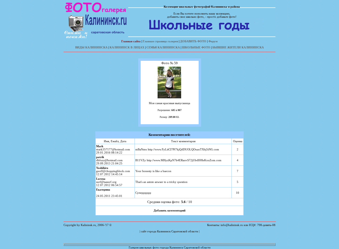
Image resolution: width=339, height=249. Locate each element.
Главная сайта (131, 41)
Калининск (164, 231)
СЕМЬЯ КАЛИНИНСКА (163, 47)
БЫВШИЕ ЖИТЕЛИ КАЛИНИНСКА (238, 47)
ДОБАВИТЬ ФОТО (193, 41)
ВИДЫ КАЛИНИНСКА (91, 47)
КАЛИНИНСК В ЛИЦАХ (127, 47)
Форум (213, 41)
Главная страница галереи (160, 41)
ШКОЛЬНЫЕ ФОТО (196, 47)
